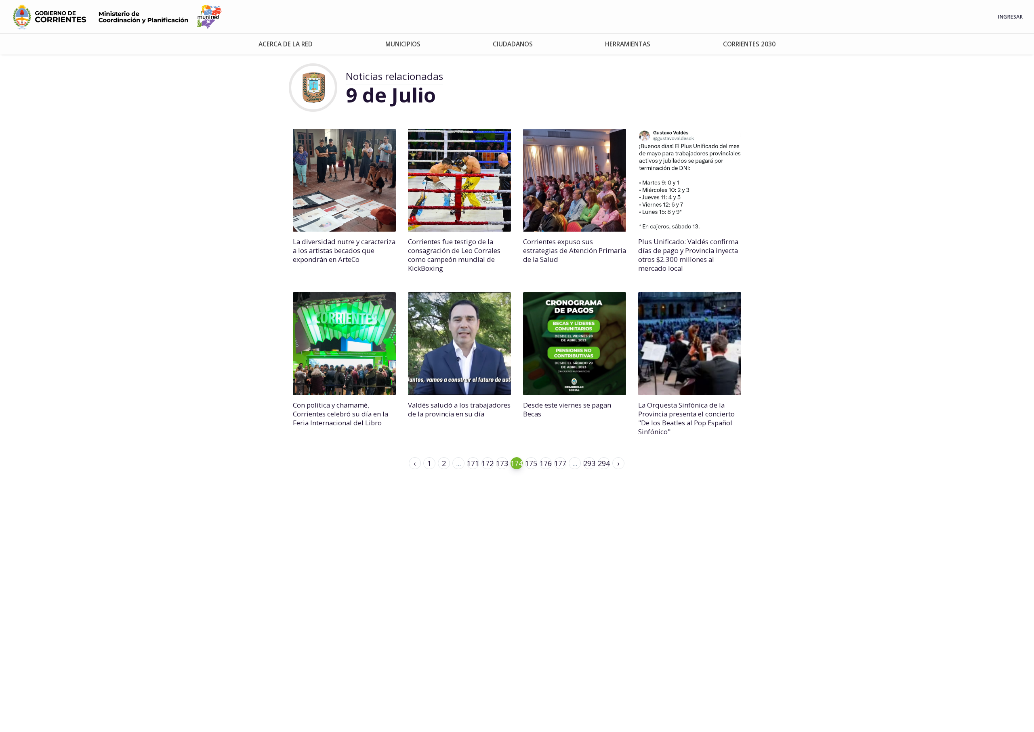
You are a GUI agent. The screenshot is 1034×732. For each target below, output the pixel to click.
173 (502, 463)
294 (604, 463)
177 (560, 463)
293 (589, 463)
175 (531, 463)
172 (487, 463)
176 (546, 463)
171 (473, 463)
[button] (285, 44)
